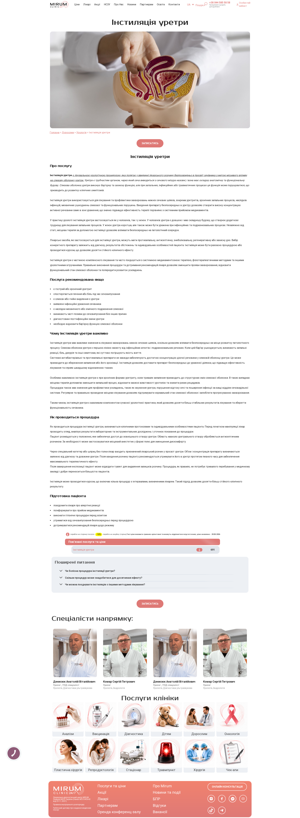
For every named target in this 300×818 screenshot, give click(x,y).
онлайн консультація (227, 786)
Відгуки (159, 805)
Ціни (77, 4)
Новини (131, 4)
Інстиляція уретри (83, 549)
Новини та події (166, 792)
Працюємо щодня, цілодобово (217, 6)
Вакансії (160, 812)
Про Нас (118, 4)
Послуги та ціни (112, 786)
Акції (97, 4)
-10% (98, 534)
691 (213, 549)
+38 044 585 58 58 (219, 2)
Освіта (161, 4)
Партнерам (146, 4)
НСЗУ (107, 4)
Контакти (174, 4)
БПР (156, 799)
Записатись (150, 143)
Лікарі (86, 4)
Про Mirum (162, 786)
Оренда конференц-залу (119, 812)
